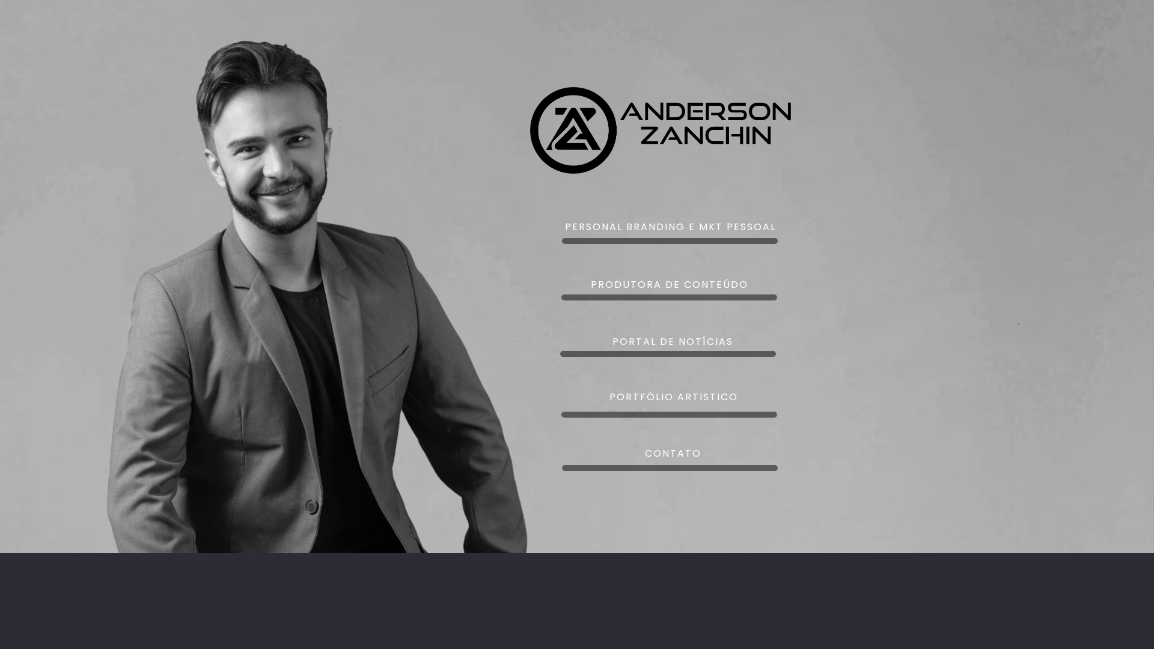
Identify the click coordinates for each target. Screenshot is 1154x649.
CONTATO (673, 453)
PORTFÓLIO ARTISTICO (673, 397)
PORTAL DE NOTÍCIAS (672, 342)
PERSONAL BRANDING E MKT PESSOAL (670, 227)
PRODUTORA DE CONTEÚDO (669, 284)
